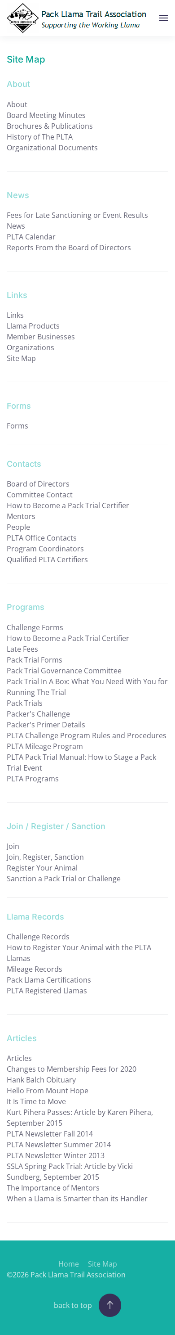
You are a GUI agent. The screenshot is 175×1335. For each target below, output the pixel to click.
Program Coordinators (45, 549)
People (18, 527)
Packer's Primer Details (46, 725)
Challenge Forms (35, 627)
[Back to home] (79, 18)
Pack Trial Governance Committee (64, 671)
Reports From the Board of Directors (69, 248)
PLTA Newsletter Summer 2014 (59, 1145)
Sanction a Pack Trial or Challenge (64, 879)
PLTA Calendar (31, 237)
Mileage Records (34, 969)
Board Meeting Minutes (46, 115)
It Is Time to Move (36, 1101)
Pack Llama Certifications (49, 980)
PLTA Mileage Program (45, 746)
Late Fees (22, 649)
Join (13, 846)
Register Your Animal (42, 868)
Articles (19, 1058)
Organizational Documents (52, 148)
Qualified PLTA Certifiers (47, 559)
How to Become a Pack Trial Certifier (68, 505)
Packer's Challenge (38, 714)
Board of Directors (38, 484)
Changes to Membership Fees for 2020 (71, 1069)
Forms (17, 426)
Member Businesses (41, 337)
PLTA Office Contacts (42, 538)
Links (15, 315)
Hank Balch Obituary (41, 1080)
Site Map (21, 358)
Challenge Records (38, 937)
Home (68, 1264)
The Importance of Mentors (53, 1188)
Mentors (21, 516)
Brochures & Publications (50, 126)
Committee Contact (40, 495)
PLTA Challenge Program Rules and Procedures (86, 735)
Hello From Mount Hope (47, 1091)
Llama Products (33, 326)
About (17, 104)
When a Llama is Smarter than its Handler (77, 1199)
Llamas (19, 958)
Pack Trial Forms (34, 660)
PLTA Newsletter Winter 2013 (56, 1155)
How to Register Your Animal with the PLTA (79, 947)
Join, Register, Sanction (45, 857)
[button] (163, 18)
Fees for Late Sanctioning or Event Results (77, 215)
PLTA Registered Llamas (47, 991)
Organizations (30, 347)
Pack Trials (25, 703)
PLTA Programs (33, 779)
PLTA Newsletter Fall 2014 (50, 1134)
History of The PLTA (40, 137)
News (16, 226)
